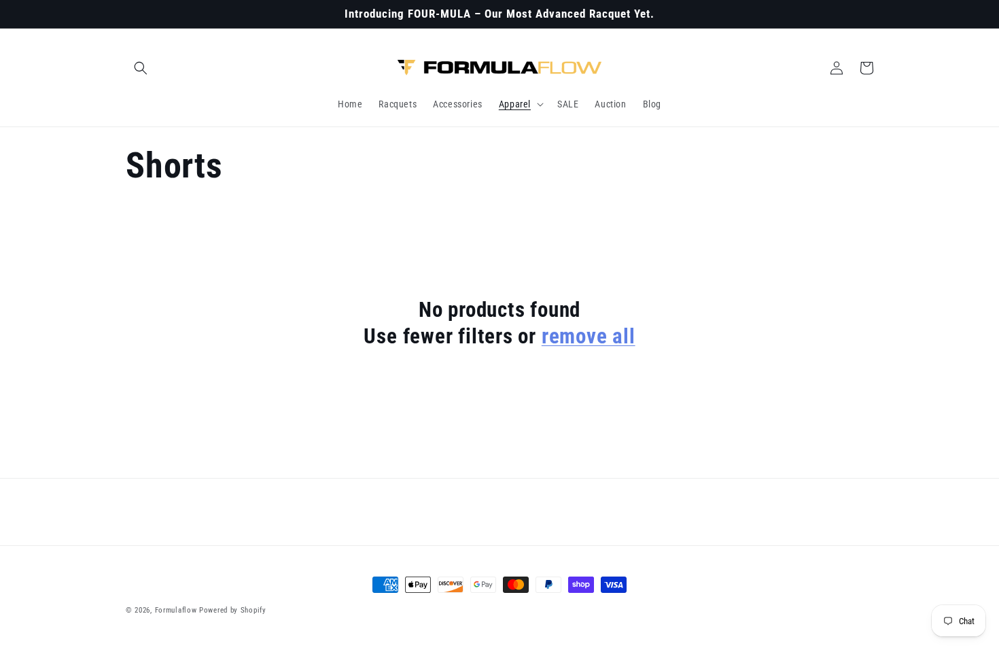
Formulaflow (176, 610)
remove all (588, 336)
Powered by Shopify (232, 610)
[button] (141, 68)
